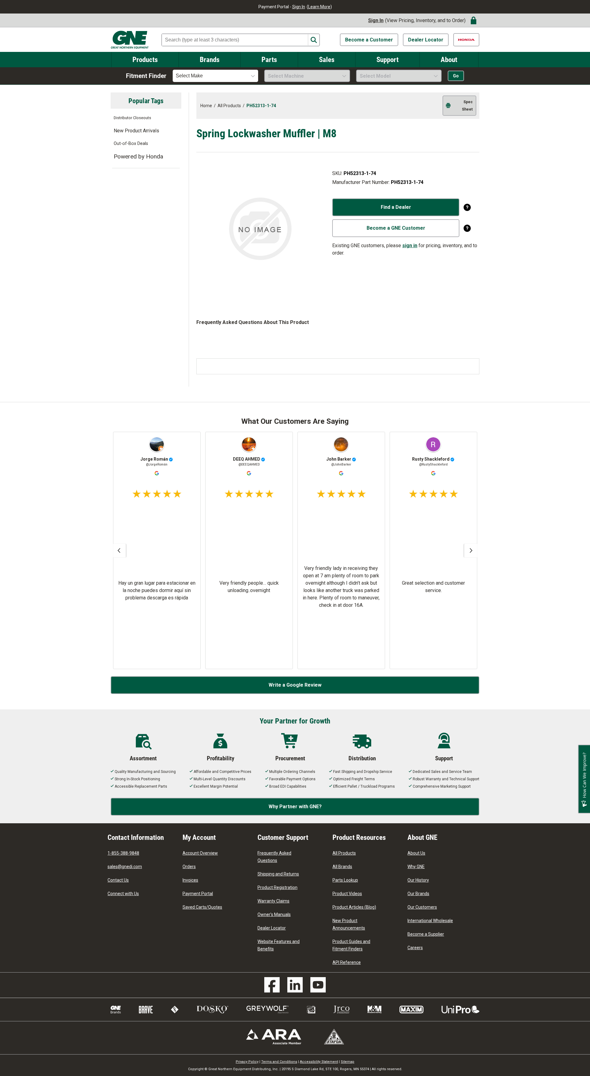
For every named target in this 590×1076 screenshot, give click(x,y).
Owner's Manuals (274, 914)
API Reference (346, 962)
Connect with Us (123, 893)
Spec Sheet (467, 105)
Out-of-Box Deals (131, 143)
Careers (415, 947)
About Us (416, 853)
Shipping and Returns (278, 873)
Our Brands (418, 893)
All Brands (342, 866)
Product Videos (347, 893)
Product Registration (277, 887)
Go (456, 75)
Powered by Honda (138, 156)
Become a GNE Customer (396, 228)
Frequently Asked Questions (274, 857)
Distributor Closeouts (132, 117)
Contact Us (118, 880)
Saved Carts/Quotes (202, 907)
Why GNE (416, 866)
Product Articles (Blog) (354, 907)
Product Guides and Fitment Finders (351, 945)
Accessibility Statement (319, 1062)
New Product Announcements (348, 924)
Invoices (190, 880)
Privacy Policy (247, 1062)
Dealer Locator (425, 40)
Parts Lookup (345, 880)
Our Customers (422, 907)
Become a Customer (369, 40)
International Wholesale (430, 920)
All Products (344, 853)
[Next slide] (471, 550)
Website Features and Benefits (279, 945)
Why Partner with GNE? (295, 806)
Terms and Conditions (279, 1062)
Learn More (319, 6)
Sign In (298, 6)
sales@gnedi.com (125, 866)
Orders (189, 866)
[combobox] (215, 76)
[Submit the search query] (313, 40)
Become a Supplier (425, 934)
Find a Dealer (396, 207)
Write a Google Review (295, 685)
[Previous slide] (119, 550)
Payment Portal (198, 893)
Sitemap (347, 1062)
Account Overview (200, 853)
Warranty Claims (273, 901)
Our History (418, 880)
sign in (409, 245)
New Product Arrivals (136, 131)
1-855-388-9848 (123, 853)
